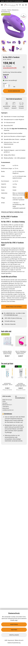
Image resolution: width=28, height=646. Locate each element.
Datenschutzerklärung (14, 643)
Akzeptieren (14, 624)
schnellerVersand (21, 106)
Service (26, 195)
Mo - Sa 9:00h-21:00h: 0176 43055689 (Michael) (13, 1)
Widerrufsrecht (19, 640)
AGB (6, 640)
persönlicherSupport (6, 106)
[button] (5, 77)
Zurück (4, 10)
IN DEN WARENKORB (14, 91)
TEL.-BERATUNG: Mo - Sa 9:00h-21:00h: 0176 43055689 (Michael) (14, 314)
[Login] (22, 5)
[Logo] (9, 4)
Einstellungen (14, 635)
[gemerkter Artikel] (24, 67)
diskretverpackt (14, 106)
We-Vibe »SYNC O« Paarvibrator (11, 57)
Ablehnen (14, 630)
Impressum (11, 640)
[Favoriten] (12, 345)
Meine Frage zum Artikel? (14, 307)
